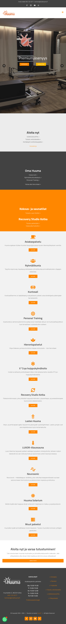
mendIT (39, 613)
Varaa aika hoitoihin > (33, 226)
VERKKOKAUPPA (53, 594)
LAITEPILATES (24, 64)
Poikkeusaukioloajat (33, 600)
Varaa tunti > (33, 175)
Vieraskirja (33, 146)
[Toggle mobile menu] (63, 12)
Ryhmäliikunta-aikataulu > (33, 177)
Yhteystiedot (54, 598)
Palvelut (53, 581)
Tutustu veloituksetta (54, 590)
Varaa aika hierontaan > (33, 184)
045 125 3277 (29, 2)
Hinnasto (54, 577)
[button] (4, 619)
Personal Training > (33, 180)
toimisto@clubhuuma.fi (41, 2)
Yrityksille (53, 585)
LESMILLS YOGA (41, 64)
